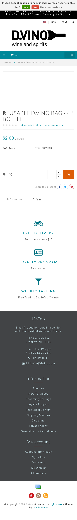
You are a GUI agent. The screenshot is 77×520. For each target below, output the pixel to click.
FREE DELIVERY (38, 233)
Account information (38, 451)
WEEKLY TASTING (38, 291)
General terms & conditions (38, 431)
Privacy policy (38, 426)
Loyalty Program (38, 404)
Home (7, 62)
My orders (38, 457)
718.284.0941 (40, 358)
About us (38, 388)
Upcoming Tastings (38, 399)
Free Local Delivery (39, 409)
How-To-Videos (38, 393)
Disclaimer (38, 420)
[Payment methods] (37, 486)
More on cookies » (51, 7)
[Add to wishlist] (4, 174)
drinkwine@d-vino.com (40, 363)
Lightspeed (56, 504)
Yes (26, 7)
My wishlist (38, 467)
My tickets (38, 462)
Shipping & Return (38, 415)
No (35, 7)
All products (38, 473)
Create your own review (50, 125)
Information (15, 199)
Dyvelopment (40, 507)
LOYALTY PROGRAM (38, 262)
